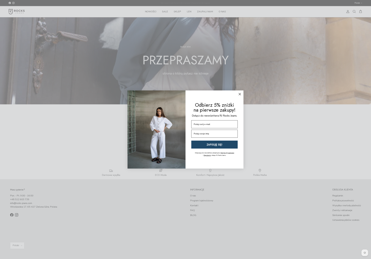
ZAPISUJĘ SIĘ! (214, 145)
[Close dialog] (239, 94)
